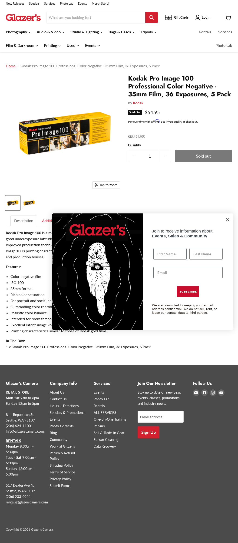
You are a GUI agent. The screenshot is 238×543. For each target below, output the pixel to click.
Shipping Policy (61, 465)
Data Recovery (105, 446)
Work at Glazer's (62, 446)
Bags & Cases (120, 32)
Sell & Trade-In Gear (109, 433)
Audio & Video (49, 32)
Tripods (147, 32)
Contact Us (58, 399)
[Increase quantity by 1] (165, 156)
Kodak (138, 103)
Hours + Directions (64, 406)
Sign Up (148, 432)
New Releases (15, 3)
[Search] (151, 17)
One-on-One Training (110, 419)
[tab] (23, 221)
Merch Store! (100, 3)
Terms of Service (62, 472)
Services (49, 3)
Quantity (134, 145)
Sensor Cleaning (106, 439)
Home (11, 66)
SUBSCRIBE (188, 291)
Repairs (99, 426)
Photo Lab (66, 3)
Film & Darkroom (20, 45)
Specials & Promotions (67, 412)
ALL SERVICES (105, 412)
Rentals (205, 32)
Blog (53, 433)
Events (82, 3)
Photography (17, 32)
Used (71, 45)
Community (58, 439)
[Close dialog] (227, 219)
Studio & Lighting (85, 32)
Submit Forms (60, 485)
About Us (57, 392)
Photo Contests (62, 426)
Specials (34, 3)
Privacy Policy (60, 479)
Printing (51, 45)
